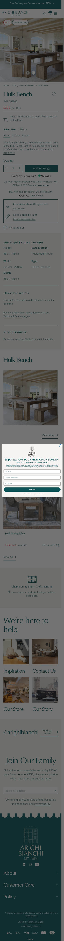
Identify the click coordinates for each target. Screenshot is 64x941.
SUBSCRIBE (32, 489)
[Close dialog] (60, 446)
